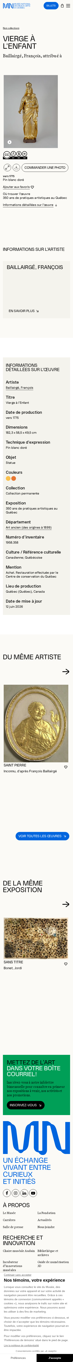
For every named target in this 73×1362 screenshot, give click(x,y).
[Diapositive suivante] (66, 672)
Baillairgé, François (19, 388)
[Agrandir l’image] (7, 167)
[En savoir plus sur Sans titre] (36, 938)
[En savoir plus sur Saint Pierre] (36, 723)
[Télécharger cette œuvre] (16, 167)
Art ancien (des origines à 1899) (29, 527)
